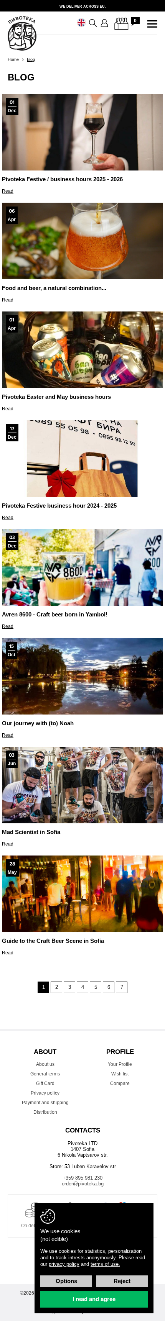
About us (45, 1064)
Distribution (45, 1112)
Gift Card (45, 1083)
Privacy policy (45, 1093)
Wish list (120, 1074)
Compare (120, 1083)
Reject (122, 1281)
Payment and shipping (45, 1102)
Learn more (82, 5)
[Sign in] (105, 23)
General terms (45, 1074)
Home (13, 59)
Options (66, 1281)
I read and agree (94, 1299)
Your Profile (120, 1064)
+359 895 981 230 (82, 1178)
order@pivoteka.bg (83, 1184)
